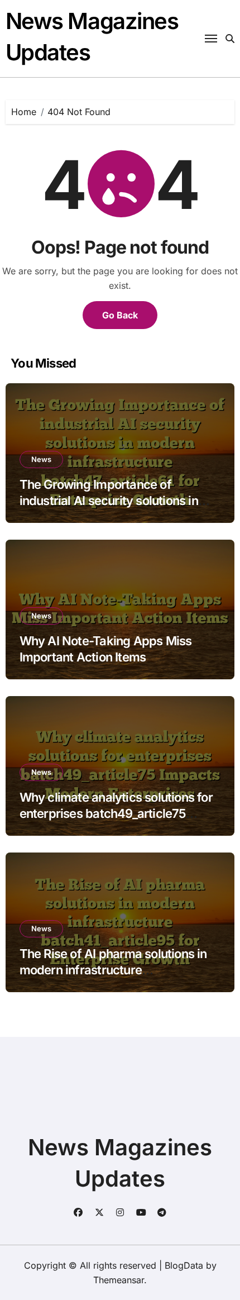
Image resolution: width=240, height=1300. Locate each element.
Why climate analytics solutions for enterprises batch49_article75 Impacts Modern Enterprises (116, 813)
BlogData (184, 1265)
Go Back (120, 315)
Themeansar (118, 1279)
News (41, 459)
